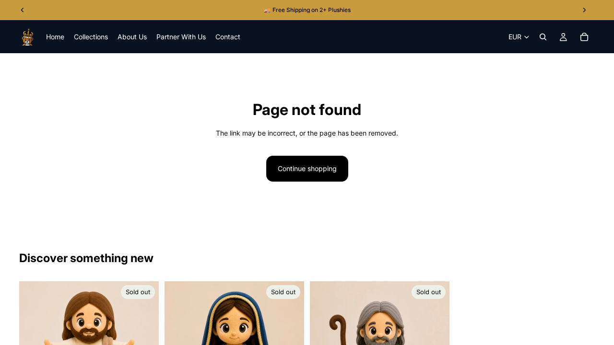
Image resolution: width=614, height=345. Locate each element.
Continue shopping (307, 168)
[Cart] (584, 36)
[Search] (543, 36)
